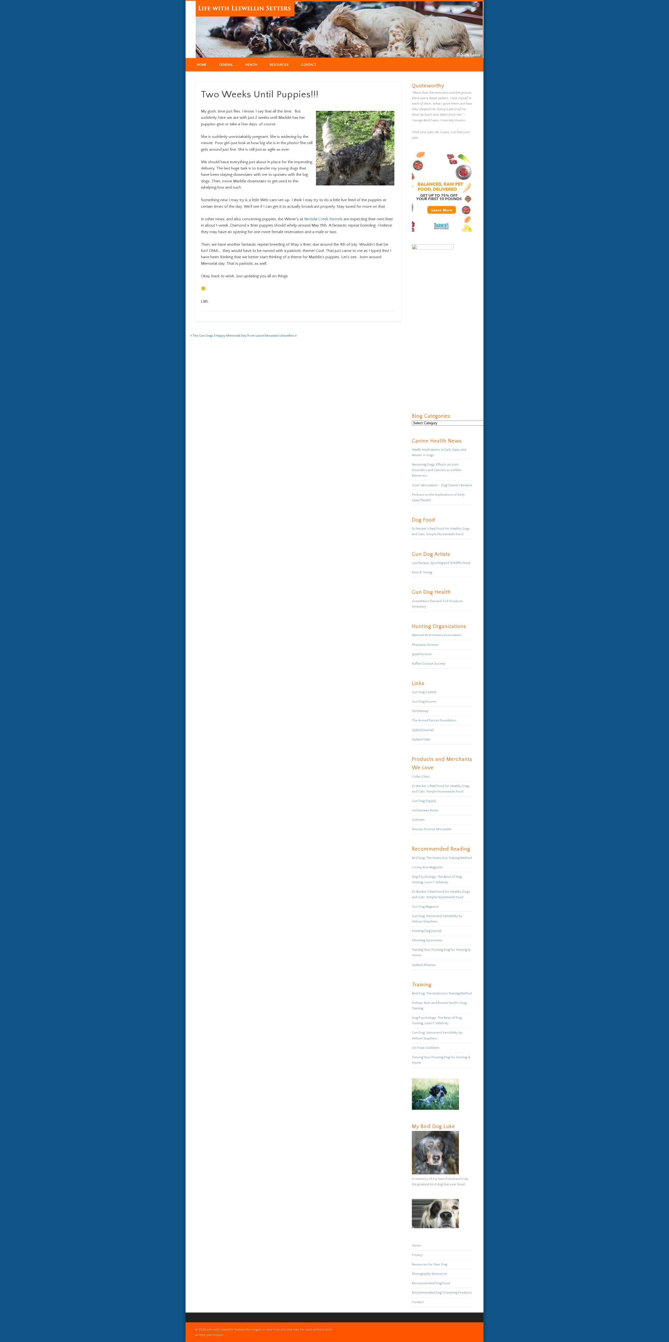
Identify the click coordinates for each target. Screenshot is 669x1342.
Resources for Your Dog (429, 1264)
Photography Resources (429, 1274)
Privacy (417, 1255)
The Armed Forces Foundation (434, 720)
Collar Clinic (421, 776)
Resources (279, 64)
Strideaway (420, 711)
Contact (308, 64)
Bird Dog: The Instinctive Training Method (442, 858)
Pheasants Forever (425, 645)
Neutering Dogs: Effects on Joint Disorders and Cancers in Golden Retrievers (436, 470)
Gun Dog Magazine (425, 906)
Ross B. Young (422, 572)
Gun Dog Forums (424, 701)
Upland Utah (421, 739)
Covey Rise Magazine (427, 867)
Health (251, 64)
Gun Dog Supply (424, 801)
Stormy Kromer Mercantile (432, 829)
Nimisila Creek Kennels (323, 219)
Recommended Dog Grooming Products (442, 1292)
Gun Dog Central (424, 692)
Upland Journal (423, 730)
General (226, 64)
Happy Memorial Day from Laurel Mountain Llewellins (255, 335)
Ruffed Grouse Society (429, 663)
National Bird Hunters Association (436, 635)
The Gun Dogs (203, 335)
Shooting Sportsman (427, 940)
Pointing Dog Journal (426, 931)
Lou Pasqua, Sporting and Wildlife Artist (441, 563)
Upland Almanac (424, 965)
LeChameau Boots (425, 810)
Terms (416, 1245)
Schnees (418, 820)
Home (201, 64)
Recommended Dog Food (431, 1283)
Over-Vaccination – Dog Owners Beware (442, 485)
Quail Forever (422, 654)
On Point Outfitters (426, 1048)
